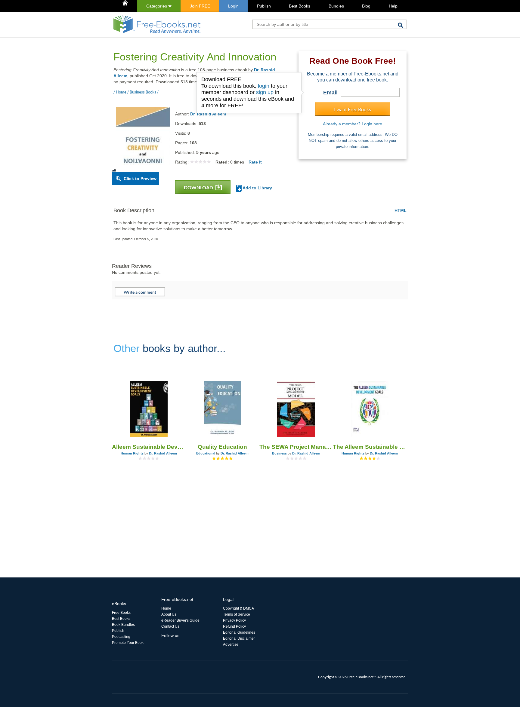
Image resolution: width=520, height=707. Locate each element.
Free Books (121, 613)
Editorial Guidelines (239, 632)
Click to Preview (140, 178)
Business (279, 453)
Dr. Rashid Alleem (208, 114)
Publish (264, 6)
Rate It (255, 162)
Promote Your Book (128, 643)
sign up (265, 92)
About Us (168, 614)
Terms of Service (236, 614)
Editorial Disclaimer (239, 638)
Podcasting (121, 637)
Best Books (299, 6)
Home (166, 608)
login (263, 86)
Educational (205, 453)
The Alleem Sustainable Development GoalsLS (370, 447)
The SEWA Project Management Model (296, 447)
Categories (157, 6)
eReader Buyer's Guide (180, 620)
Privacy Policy (234, 620)
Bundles (336, 6)
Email (330, 93)
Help (393, 6)
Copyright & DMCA (238, 608)
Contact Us (170, 626)
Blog (366, 6)
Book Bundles (123, 625)
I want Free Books (352, 109)
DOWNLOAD (199, 187)
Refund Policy (234, 626)
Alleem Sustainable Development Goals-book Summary (149, 447)
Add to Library (257, 187)
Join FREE (200, 6)
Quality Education (222, 447)
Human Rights (132, 453)
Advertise (230, 644)
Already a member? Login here (352, 123)
